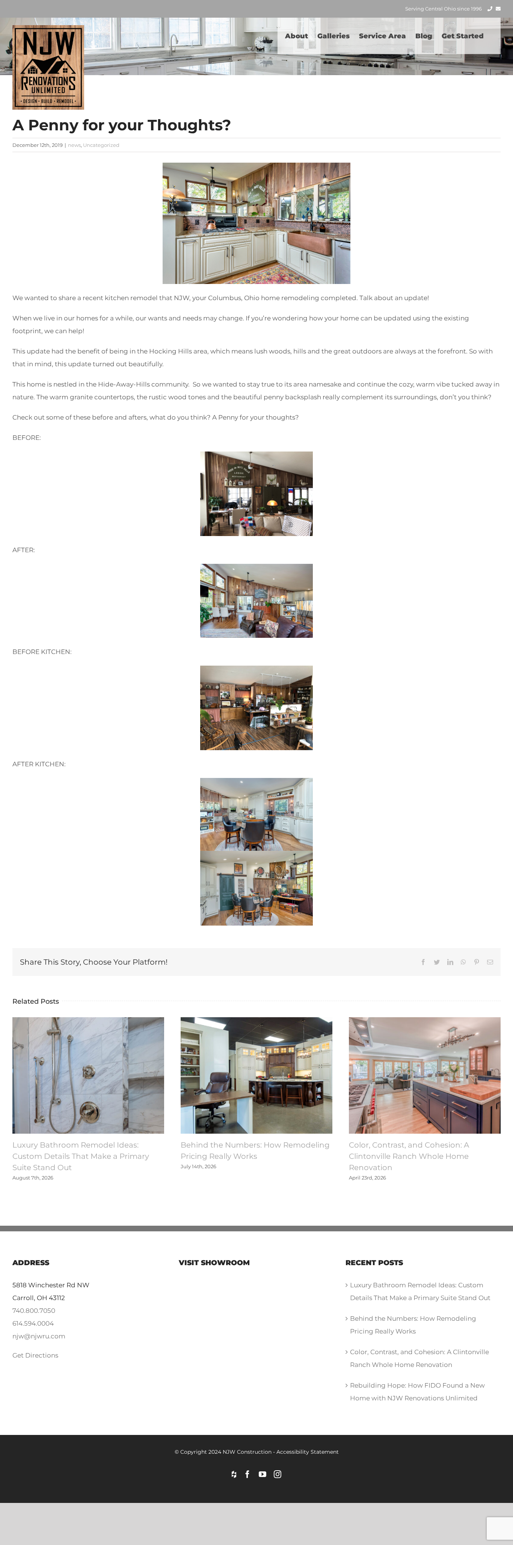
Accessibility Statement (307, 1451)
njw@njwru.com (38, 1336)
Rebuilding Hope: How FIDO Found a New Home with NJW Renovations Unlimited (417, 1392)
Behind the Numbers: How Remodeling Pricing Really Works (256, 1075)
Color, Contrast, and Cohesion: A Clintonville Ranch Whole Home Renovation (425, 1075)
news (74, 145)
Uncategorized (101, 145)
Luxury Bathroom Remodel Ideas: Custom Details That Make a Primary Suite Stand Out (88, 1075)
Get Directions (35, 1355)
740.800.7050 (33, 1310)
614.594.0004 (33, 1323)
